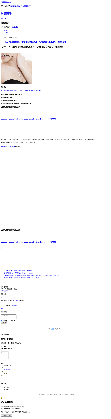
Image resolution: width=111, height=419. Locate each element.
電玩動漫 (14, 305)
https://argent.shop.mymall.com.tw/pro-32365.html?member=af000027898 (21, 90)
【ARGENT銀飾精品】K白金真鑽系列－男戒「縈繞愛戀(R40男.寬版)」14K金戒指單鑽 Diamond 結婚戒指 (31, 275)
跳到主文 (3, 18)
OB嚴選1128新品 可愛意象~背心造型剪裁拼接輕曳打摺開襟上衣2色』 (22, 277)
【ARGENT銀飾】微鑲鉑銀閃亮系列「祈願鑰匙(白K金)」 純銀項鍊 (35, 42)
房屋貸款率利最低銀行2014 (8, 146)
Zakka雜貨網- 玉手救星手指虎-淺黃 (13, 272)
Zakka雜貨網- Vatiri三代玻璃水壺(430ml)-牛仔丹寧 (18, 274)
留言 (18, 300)
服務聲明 (72, 395)
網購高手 (6, 13)
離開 (10, 415)
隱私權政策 (65, 395)
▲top (2, 308)
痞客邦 (15, 300)
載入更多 (3, 312)
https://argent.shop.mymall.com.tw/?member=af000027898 (28, 119)
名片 (5, 34)
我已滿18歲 (4, 415)
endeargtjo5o (4, 290)
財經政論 (15, 27)
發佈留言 (3, 322)
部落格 (6, 32)
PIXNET (42, 395)
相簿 (5, 30)
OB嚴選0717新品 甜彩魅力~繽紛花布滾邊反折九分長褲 (18, 270)
